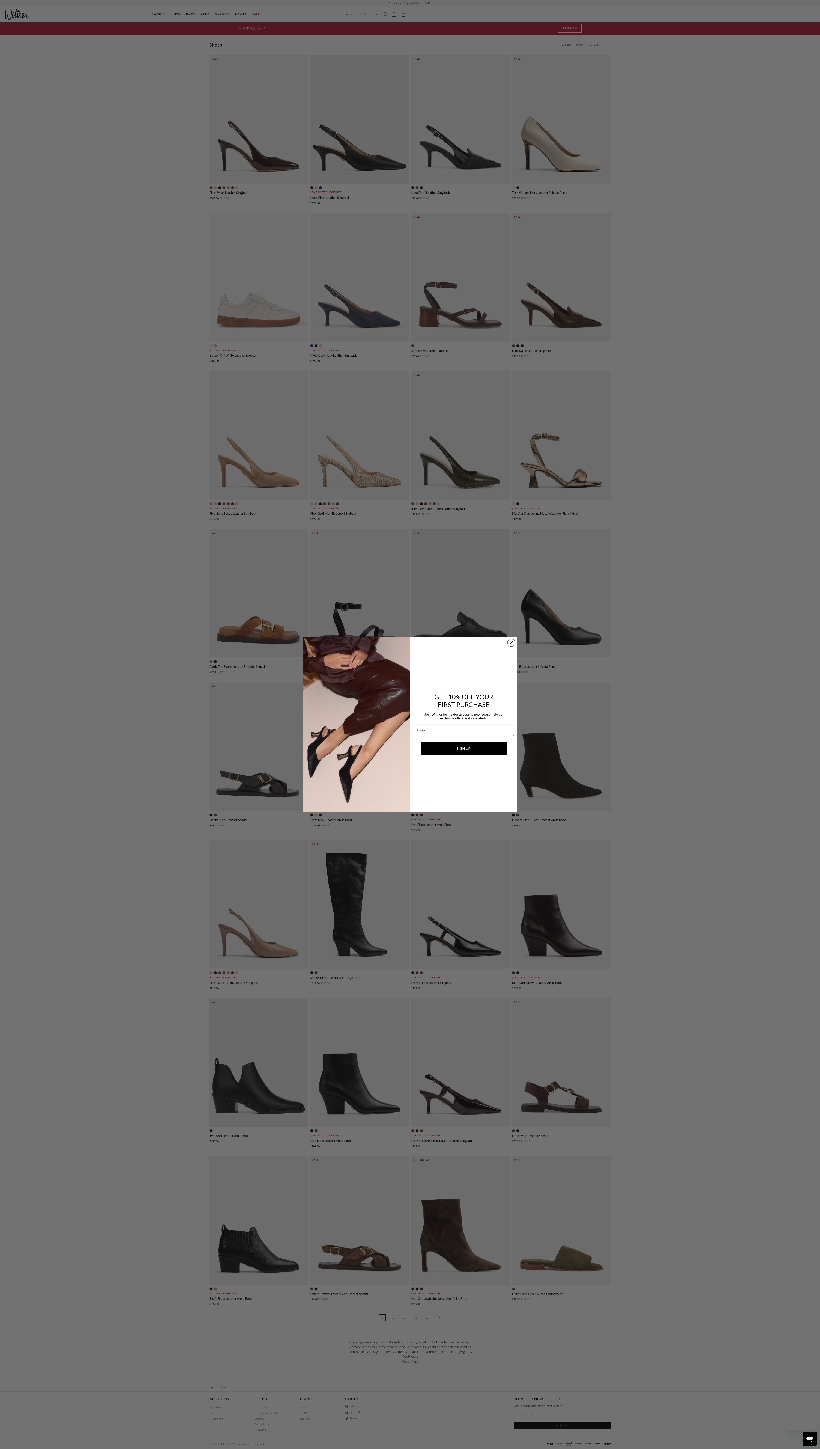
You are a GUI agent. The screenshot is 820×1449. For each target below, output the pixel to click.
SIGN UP (463, 748)
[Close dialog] (511, 643)
